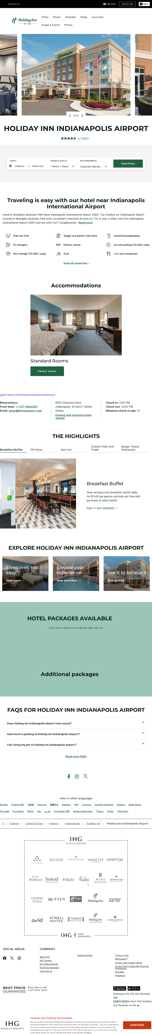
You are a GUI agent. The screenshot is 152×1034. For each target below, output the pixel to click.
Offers (45, 17)
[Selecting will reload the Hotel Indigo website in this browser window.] (35, 879)
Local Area (97, 17)
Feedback (120, 975)
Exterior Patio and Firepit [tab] (102, 448)
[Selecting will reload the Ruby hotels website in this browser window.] (84, 879)
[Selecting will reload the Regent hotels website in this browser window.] (56, 859)
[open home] (4, 824)
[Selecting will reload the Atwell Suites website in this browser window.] (56, 919)
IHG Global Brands (49, 964)
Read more (86, 222)
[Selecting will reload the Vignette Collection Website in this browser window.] (95, 859)
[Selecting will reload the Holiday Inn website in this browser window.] (95, 899)
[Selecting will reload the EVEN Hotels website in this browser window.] (56, 899)
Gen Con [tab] (66, 449)
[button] (144, 4)
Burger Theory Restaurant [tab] (130, 448)
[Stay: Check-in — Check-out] (27, 166)
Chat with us (46, 971)
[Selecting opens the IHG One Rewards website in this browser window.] (76, 935)
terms (68, 1027)
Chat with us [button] (14, 4)
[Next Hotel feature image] (82, 116)
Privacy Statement (99, 1029)
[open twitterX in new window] (84, 776)
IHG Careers (46, 960)
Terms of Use (122, 955)
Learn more (121, 1001)
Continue (137, 1025)
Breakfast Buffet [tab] (11, 449)
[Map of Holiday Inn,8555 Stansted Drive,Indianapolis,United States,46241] (27, 394)
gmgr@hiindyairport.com (25, 410)
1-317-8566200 (27, 406)
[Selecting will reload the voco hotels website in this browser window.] (68, 879)
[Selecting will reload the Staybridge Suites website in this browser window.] (76, 919)
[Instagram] (19, 958)
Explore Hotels (84, 955)
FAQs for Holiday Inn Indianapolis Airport (76, 710)
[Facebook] (5, 958)
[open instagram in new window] (75, 776)
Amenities (70, 17)
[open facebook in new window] (67, 776)
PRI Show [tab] (36, 449)
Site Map (119, 972)
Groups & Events (50, 24)
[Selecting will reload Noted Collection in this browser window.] (51, 879)
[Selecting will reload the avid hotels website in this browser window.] (37, 919)
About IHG (45, 957)
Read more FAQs (76, 756)
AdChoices (120, 959)
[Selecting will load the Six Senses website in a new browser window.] (37, 859)
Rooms (57, 17)
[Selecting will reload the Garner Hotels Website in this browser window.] (115, 899)
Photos (68, 24)
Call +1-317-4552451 (100, 508)
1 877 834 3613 (37, 990)
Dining (83, 17)
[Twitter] (12, 958)
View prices (128, 163)
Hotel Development (49, 967)
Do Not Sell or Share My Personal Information (132, 967)
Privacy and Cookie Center (128, 962)
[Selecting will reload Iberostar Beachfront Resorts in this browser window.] (116, 879)
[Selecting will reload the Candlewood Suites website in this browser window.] (115, 919)
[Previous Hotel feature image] (70, 116)
